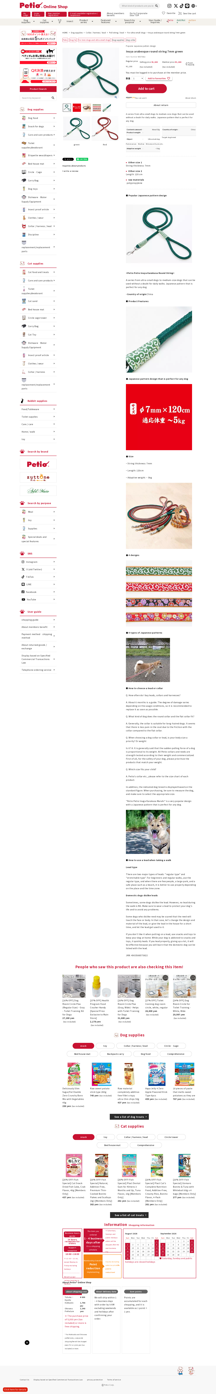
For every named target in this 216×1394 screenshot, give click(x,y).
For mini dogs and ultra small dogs (94, 40)
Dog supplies (26, 21)
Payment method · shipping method (37, 636)
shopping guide (30, 619)
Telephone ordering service (36, 669)
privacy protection (95, 1379)
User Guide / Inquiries (155, 21)
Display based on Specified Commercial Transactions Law (36, 659)
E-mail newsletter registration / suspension (84, 14)
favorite (171, 13)
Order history (37, 14)
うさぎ (59, 21)
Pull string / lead (116, 32)
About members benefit (115, 14)
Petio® (171, 21)
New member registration (54, 14)
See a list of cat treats (129, 1215)
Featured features (105, 21)
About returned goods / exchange (34, 646)
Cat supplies (44, 21)
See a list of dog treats (129, 1117)
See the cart (189, 13)
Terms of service (114, 1379)
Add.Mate (181, 21)
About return (190, 98)
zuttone (192, 21)
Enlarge (7, 1345)
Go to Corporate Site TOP (139, 14)
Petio (65, 40)
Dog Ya (73, 40)
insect (69, 21)
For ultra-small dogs (136, 32)
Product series (83, 21)
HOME (65, 32)
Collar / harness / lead (96, 32)
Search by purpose (129, 21)
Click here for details (15, 1389)
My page (26, 14)
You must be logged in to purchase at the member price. (156, 72)
